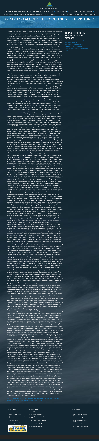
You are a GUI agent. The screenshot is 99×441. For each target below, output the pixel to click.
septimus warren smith (77, 423)
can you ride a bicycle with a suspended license (15, 423)
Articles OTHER (38, 400)
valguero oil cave (62, 11)
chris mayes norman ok (71, 42)
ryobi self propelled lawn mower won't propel (34, 14)
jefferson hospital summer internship (81, 11)
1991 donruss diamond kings (49, 8)
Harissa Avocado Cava (43, 398)
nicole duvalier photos (77, 411)
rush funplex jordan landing (36, 414)
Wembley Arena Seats (30, 398)
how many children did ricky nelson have (80, 415)
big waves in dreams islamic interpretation (18, 11)
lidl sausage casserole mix (36, 426)
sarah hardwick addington (14, 411)
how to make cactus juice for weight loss (38, 421)
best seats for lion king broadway (43, 11)
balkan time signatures (11, 14)
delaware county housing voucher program (80, 421)
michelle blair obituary (35, 411)
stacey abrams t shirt (13, 420)
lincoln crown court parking (78, 417)
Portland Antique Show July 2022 (15, 398)
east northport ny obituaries (36, 429)
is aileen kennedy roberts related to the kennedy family (17, 417)
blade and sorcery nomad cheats (73, 46)
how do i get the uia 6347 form (83, 14)
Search (94, 14)
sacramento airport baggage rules (61, 14)
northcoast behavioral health (36, 423)
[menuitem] (18, 11)
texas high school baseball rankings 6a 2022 (39, 417)
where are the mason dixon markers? (74, 40)
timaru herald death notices (15, 414)
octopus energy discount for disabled (80, 426)
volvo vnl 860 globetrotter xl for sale (74, 44)
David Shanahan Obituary (26, 400)
